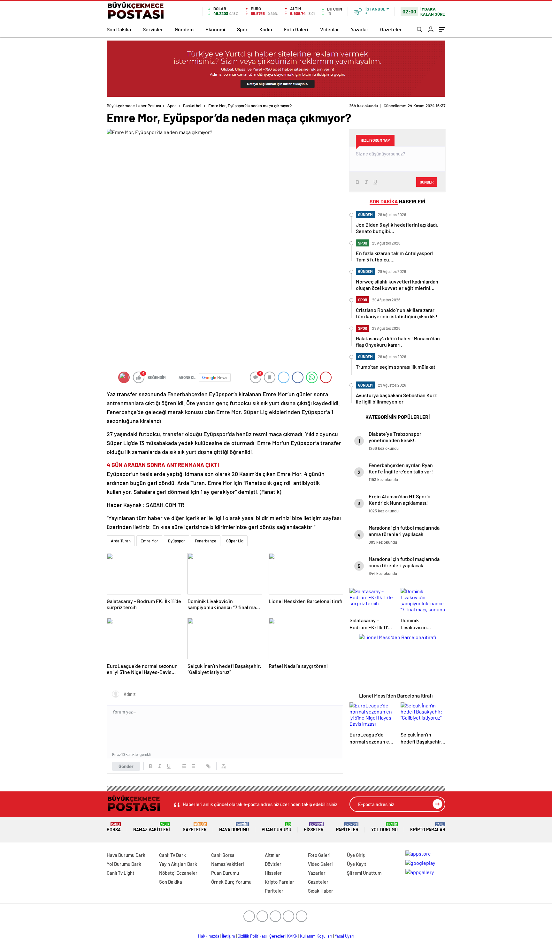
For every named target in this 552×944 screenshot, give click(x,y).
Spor (242, 29)
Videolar (329, 29)
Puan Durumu (276, 827)
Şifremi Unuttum (364, 873)
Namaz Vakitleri (151, 827)
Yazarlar (359, 29)
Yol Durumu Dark (124, 864)
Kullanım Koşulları (316, 936)
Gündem (184, 29)
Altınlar (272, 855)
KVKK (292, 936)
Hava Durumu (234, 827)
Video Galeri (320, 864)
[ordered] (184, 766)
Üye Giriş (356, 855)
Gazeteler (391, 29)
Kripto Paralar (427, 827)
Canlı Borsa (222, 855)
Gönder (126, 766)
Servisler (153, 29)
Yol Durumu (384, 827)
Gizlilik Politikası (252, 936)
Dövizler (273, 864)
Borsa (114, 827)
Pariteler (347, 827)
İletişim (228, 936)
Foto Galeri (296, 29)
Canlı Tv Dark (172, 855)
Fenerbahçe (205, 540)
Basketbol (192, 105)
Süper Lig (234, 540)
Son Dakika (119, 29)
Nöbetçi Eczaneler (178, 873)
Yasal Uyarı (344, 936)
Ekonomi (215, 29)
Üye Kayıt (356, 864)
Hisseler (314, 827)
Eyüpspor (176, 540)
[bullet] (192, 766)
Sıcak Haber (320, 891)
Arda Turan (121, 540)
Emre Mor (149, 540)
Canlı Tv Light (120, 873)
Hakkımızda (208, 936)
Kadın (265, 29)
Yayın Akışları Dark (178, 864)
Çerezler (277, 936)
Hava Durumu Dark (126, 855)
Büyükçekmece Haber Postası (134, 105)
